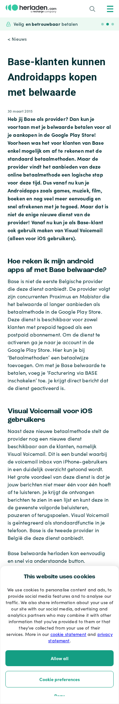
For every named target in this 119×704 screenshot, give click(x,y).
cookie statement (68, 634)
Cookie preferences (59, 679)
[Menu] (110, 9)
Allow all (60, 658)
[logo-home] (31, 8)
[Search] (92, 9)
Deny (59, 696)
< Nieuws (17, 39)
